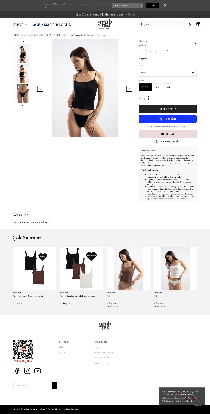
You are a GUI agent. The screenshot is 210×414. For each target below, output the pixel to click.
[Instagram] (27, 371)
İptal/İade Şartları (101, 357)
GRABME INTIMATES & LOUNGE (30, 34)
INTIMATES (59, 34)
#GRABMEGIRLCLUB (52, 24)
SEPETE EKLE (168, 109)
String (90, 34)
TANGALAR (76, 34)
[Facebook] (16, 371)
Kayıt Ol (62, 352)
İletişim (97, 347)
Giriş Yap (63, 347)
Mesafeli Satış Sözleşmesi (104, 352)
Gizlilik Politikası (101, 363)
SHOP (18, 24)
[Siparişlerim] (190, 25)
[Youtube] (37, 371)
